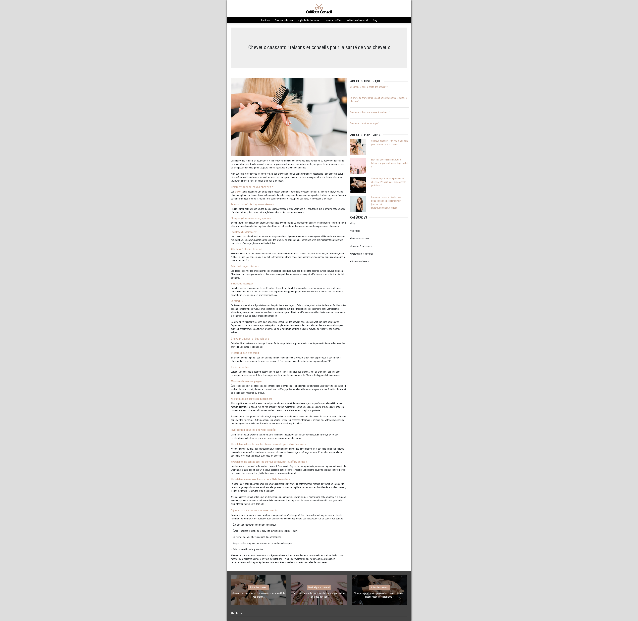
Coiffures (265, 20)
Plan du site (236, 613)
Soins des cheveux (284, 20)
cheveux (239, 191)
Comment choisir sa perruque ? (364, 123)
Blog (375, 20)
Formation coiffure (333, 20)
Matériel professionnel (357, 20)
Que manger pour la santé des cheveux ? (369, 87)
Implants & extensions (308, 20)
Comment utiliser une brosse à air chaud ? (370, 112)
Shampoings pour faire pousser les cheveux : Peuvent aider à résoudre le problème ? (388, 182)
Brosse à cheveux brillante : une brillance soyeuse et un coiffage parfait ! (389, 163)
